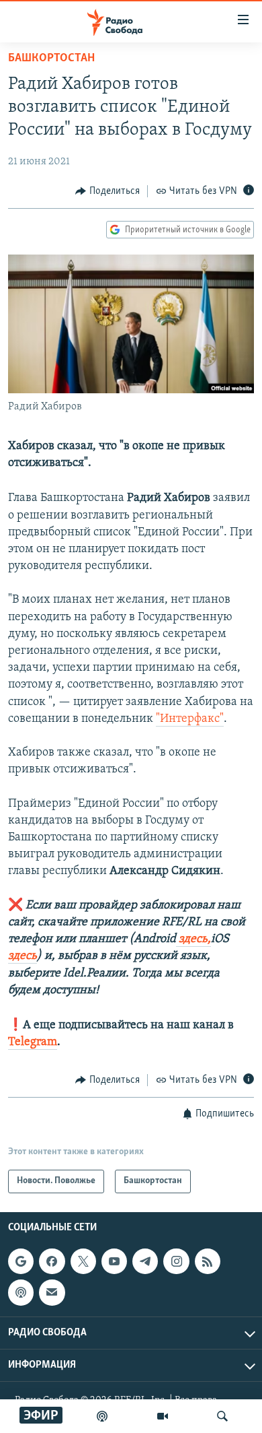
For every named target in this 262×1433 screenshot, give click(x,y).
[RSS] (207, 1261)
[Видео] (162, 1416)
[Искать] (222, 1416)
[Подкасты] (21, 1292)
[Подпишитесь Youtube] (114, 1261)
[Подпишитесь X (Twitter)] (83, 1261)
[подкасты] (102, 1416)
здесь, (193, 939)
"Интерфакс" (190, 719)
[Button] (107, 191)
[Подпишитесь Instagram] (176, 1261)
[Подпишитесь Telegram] (145, 1261)
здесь (22, 956)
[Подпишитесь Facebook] (51, 1261)
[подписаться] (51, 1292)
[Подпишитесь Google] (21, 1261)
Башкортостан (51, 59)
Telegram (32, 1042)
